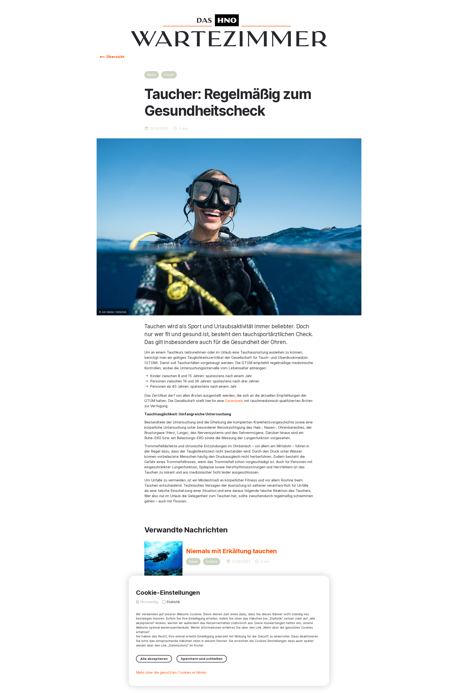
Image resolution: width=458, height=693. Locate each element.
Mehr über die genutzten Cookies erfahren (171, 672)
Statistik (173, 601)
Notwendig (149, 601)
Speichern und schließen (202, 659)
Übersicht (115, 56)
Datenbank (234, 400)
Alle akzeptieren (154, 659)
